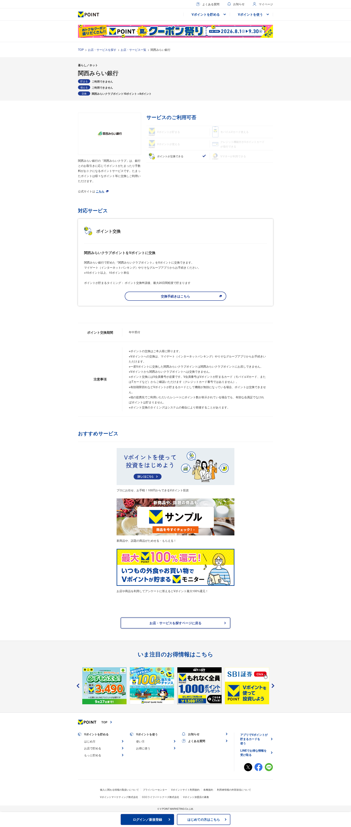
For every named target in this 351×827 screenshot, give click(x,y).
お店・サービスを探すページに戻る (176, 623)
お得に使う (143, 748)
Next (273, 686)
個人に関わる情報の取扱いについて (119, 789)
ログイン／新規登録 (147, 819)
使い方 (140, 741)
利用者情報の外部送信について (234, 789)
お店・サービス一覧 (133, 50)
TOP (81, 50)
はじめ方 (89, 741)
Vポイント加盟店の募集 (196, 797)
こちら (100, 191)
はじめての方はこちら (203, 819)
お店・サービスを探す (102, 50)
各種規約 (208, 789)
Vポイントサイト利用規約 (185, 789)
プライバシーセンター (155, 789)
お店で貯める (92, 748)
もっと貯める (92, 755)
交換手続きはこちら (175, 296)
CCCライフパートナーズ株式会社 (160, 797)
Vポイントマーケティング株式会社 (119, 797)
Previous (78, 686)
